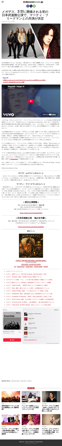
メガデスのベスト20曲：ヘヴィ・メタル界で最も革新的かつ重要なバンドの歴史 (29, 279)
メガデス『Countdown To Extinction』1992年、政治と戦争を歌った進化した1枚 (29, 296)
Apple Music (29, 266)
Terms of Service (29, 442)
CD (15, 266)
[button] (3, 2)
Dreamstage (14, 159)
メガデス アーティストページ (14, 271)
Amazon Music (38, 266)
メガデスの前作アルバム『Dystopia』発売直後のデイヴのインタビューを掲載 (28, 282)
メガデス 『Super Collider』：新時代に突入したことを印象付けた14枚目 (27, 285)
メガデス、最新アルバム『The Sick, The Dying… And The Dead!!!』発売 (26, 274)
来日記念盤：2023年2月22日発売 (31, 264)
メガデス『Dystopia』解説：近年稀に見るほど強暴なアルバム (24, 277)
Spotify (46, 266)
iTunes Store (20, 266)
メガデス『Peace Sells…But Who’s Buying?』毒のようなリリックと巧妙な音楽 (28, 305)
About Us (21, 442)
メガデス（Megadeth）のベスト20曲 (13, 82)
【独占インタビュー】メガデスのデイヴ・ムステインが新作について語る (24, 80)
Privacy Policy (39, 442)
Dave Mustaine (16, 381)
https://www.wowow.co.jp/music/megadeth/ (31, 226)
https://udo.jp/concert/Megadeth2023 (31, 213)
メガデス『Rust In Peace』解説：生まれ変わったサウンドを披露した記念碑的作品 (30, 299)
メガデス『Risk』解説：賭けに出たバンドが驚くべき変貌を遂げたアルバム (27, 288)
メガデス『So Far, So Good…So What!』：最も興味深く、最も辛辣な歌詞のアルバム (30, 302)
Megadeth (24, 381)
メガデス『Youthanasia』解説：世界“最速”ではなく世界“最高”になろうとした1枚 (29, 293)
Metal (30, 381)
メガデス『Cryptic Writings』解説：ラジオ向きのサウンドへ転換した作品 (27, 291)
